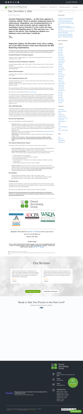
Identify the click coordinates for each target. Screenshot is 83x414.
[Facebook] (8, 2)
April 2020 (60, 97)
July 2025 (60, 64)
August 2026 (60, 47)
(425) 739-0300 (72, 2)
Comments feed (61, 140)
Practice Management (23, 251)
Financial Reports (62, 121)
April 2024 (60, 73)
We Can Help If (53, 7)
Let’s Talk (75, 7)
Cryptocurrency (61, 114)
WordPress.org (61, 142)
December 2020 (61, 90)
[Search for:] (66, 11)
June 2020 (60, 94)
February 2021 (61, 87)
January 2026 (61, 59)
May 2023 (60, 80)
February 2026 (61, 57)
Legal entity (20, 252)
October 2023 (61, 76)
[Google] (11, 2)
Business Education (12, 251)
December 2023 (61, 74)
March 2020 (60, 99)
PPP (59, 125)
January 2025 (61, 68)
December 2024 (61, 69)
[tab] (39, 285)
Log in (59, 137)
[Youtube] (18, 2)
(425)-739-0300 (60, 380)
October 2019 (61, 100)
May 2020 (60, 95)
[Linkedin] (6, 2)
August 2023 (60, 78)
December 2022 (61, 83)
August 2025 (60, 62)
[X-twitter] (15, 2)
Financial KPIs (61, 119)
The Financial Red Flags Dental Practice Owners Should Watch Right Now (66, 23)
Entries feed (60, 138)
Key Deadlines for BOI (13, 252)
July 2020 (60, 92)
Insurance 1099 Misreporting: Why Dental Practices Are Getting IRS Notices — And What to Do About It (65, 36)
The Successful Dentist (63, 130)
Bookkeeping (61, 109)
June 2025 (60, 66)
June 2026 (60, 50)
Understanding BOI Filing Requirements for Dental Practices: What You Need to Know (37, 252)
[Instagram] (13, 2)
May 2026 (60, 52)
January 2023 (61, 81)
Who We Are (43, 7)
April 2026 (60, 54)
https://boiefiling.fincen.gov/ (47, 131)
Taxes (59, 128)
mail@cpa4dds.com (61, 385)
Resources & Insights (64, 7)
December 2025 (61, 61)
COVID (59, 112)
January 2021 (61, 88)
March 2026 (60, 55)
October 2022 (61, 85)
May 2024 (60, 71)
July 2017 (60, 102)
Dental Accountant (62, 116)
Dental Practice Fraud (62, 118)
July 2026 (60, 49)
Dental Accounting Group (31, 92)
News (18, 251)
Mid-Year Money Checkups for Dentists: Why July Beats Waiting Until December (66, 28)
